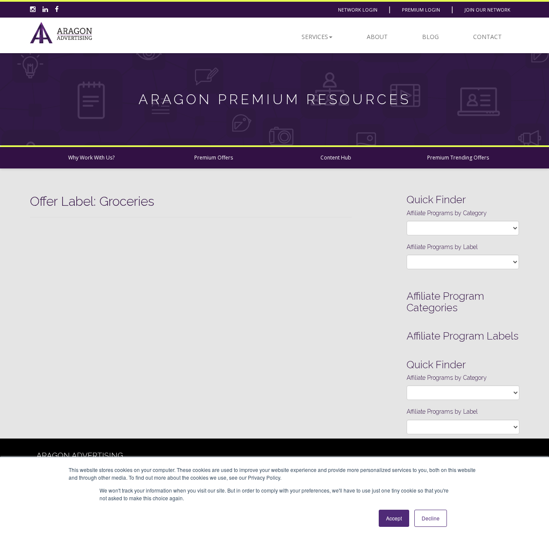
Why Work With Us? (91, 157)
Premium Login (421, 9)
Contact (487, 37)
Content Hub (335, 157)
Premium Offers (213, 157)
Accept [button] (394, 518)
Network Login (357, 9)
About (377, 37)
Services (315, 37)
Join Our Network (487, 9)
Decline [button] (431, 518)
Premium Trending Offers (458, 157)
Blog (430, 37)
